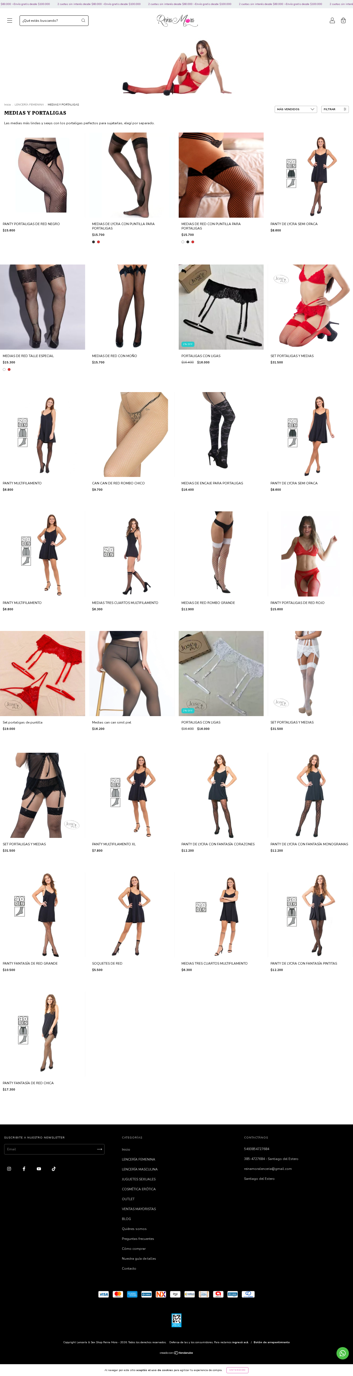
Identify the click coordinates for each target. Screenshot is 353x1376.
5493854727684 (256, 1149)
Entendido (237, 1370)
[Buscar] (83, 20)
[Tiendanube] (176, 1353)
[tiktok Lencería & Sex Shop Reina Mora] (54, 1169)
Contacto (129, 1268)
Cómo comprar (134, 1249)
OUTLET (128, 1199)
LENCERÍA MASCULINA (140, 1169)
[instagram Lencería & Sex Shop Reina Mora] (9, 1169)
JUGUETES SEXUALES (139, 1179)
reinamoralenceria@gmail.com (268, 1169)
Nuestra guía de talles (139, 1258)
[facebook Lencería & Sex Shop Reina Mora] (24, 1169)
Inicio (7, 105)
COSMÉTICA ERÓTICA (139, 1189)
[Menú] (9, 21)
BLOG (126, 1219)
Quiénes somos (134, 1229)
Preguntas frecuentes (138, 1239)
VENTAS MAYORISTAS (139, 1209)
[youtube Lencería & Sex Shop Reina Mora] (39, 1169)
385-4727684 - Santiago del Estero (271, 1159)
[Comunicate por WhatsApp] (342, 1353)
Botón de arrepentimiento (272, 1342)
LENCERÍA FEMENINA (29, 105)
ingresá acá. (240, 1342)
